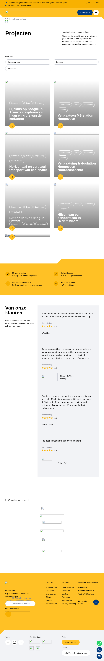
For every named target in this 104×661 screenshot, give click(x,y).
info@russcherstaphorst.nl (76, 653)
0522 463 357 (93, 3)
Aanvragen (85, 12)
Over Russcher (68, 587)
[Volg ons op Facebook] (8, 642)
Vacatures (66, 591)
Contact (65, 594)
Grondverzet (51, 594)
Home (11, 19)
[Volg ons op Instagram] (14, 642)
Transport (50, 591)
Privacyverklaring (69, 604)
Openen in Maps (82, 602)
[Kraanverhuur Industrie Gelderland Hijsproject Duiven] (27, 235)
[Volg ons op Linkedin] (21, 642)
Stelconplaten (51, 604)
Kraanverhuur (20, 19)
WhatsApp (99, 643)
